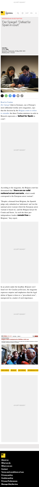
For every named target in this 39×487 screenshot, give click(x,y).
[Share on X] (2, 95)
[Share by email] (18, 95)
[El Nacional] (3, 13)
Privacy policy (7, 475)
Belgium (13, 370)
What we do (6, 463)
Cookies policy (7, 478)
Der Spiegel (5, 105)
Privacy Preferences (9, 481)
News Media (5, 370)
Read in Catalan (7, 102)
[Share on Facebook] (14, 95)
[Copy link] (21, 95)
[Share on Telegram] (10, 95)
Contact (4, 469)
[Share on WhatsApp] (6, 95)
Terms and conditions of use (12, 472)
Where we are (6, 466)
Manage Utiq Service (9, 484)
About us (5, 460)
